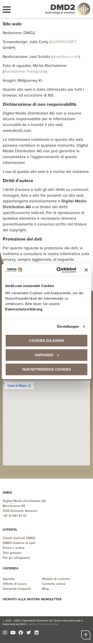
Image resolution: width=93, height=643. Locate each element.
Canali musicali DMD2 (19, 538)
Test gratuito (12, 552)
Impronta (32, 624)
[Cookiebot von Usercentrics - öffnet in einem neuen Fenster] (57, 270)
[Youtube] (13, 632)
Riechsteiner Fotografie (25, 71)
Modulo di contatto (56, 579)
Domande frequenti (17, 588)
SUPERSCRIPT (64, 42)
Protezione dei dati (48, 624)
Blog (45, 588)
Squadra (9, 579)
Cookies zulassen (46, 340)
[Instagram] (5, 632)
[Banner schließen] (86, 270)
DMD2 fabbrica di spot (19, 543)
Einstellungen (68, 326)
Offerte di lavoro (15, 583)
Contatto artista (53, 583)
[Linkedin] (36, 632)
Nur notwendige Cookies (46, 369)
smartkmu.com (66, 57)
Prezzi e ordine (14, 548)
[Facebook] (21, 632)
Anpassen (44, 355)
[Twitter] (28, 632)
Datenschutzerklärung (23, 309)
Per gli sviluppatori (16, 557)
